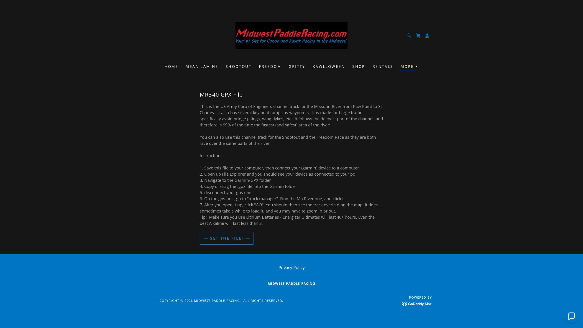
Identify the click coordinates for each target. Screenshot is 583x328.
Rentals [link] (383, 66)
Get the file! (227, 238)
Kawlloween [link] (329, 66)
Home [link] (172, 66)
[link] (291, 35)
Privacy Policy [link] (292, 267)
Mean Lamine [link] (202, 66)
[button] (418, 35)
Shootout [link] (239, 66)
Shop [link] (358, 66)
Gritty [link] (297, 66)
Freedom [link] (270, 66)
